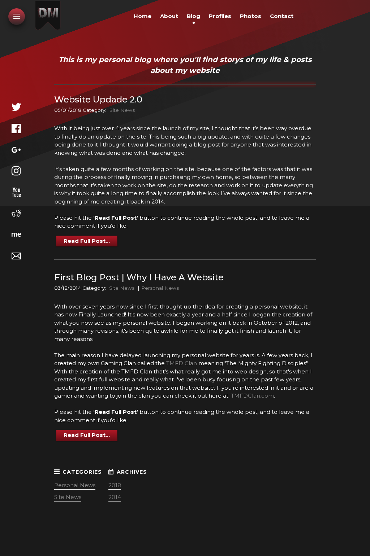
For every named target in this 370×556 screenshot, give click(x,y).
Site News (122, 110)
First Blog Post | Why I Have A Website (139, 277)
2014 (114, 497)
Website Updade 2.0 (98, 99)
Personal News (160, 288)
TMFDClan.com (252, 395)
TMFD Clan (181, 363)
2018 (114, 485)
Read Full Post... (87, 240)
